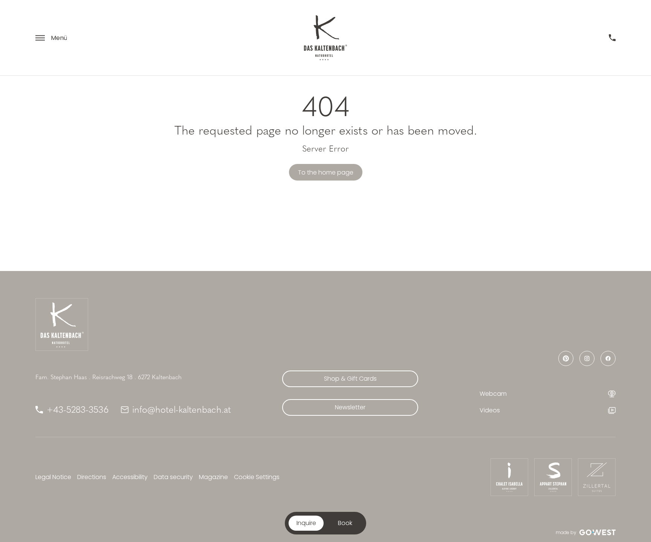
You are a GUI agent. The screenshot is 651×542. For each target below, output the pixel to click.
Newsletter (350, 407)
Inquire (306, 523)
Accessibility (130, 477)
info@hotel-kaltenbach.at (181, 409)
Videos (490, 410)
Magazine (213, 477)
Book (345, 523)
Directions (91, 477)
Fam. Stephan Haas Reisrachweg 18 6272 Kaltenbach (108, 377)
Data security (173, 477)
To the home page (325, 172)
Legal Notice (53, 477)
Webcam (493, 393)
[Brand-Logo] (325, 37)
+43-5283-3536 (78, 409)
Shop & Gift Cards (350, 378)
